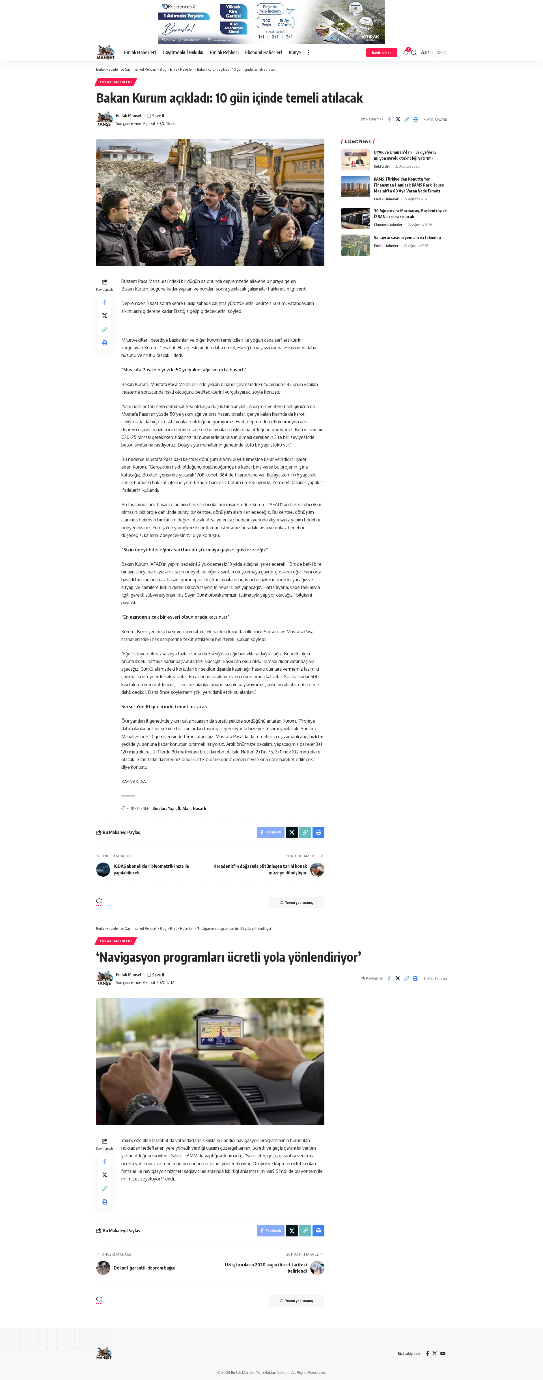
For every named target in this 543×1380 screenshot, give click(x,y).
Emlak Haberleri (116, 82)
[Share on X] (398, 119)
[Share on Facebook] (389, 119)
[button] (308, 52)
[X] (434, 1353)
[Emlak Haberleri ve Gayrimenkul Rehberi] (105, 52)
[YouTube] (443, 1353)
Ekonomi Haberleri (388, 224)
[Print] (415, 119)
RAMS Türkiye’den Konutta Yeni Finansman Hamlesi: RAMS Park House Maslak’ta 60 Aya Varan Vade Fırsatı (409, 185)
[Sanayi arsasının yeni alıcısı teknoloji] (355, 245)
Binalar (159, 808)
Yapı (172, 808)
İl (179, 808)
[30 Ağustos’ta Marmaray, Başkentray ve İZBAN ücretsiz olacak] (355, 218)
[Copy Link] (407, 119)
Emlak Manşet (129, 115)
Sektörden (382, 166)
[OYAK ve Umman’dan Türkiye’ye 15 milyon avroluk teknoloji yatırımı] (355, 159)
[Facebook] (427, 1353)
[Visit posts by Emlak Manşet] (104, 119)
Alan (186, 808)
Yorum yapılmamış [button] (299, 902)
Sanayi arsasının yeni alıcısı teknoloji (407, 237)
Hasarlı (199, 808)
